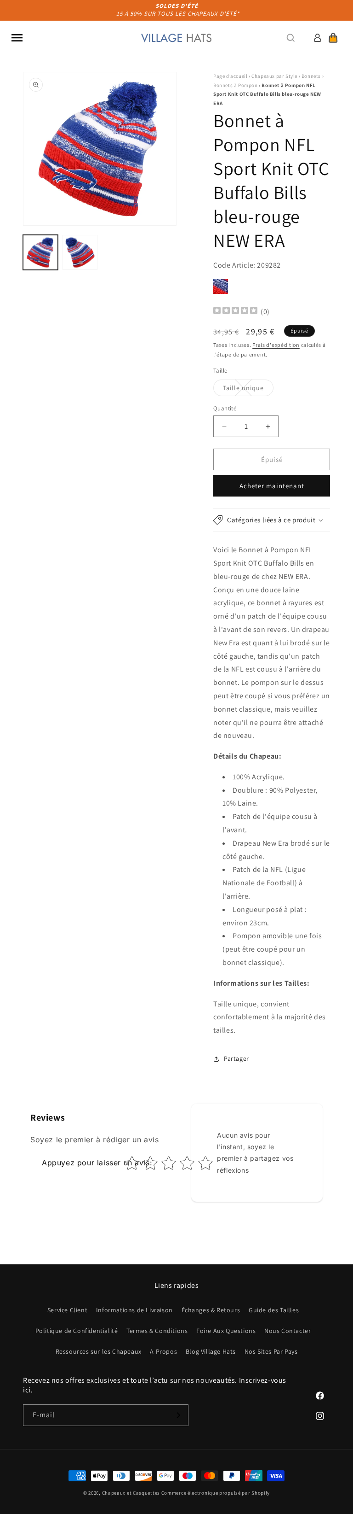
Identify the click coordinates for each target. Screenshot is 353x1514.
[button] (17, 37)
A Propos (163, 1351)
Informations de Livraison (134, 1310)
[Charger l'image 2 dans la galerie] (80, 252)
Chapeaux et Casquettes (131, 1493)
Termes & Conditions (157, 1331)
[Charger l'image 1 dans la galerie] (40, 252)
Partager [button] (236, 1058)
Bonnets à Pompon (235, 85)
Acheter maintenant (271, 485)
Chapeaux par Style (274, 76)
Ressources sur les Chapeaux (99, 1351)
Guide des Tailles (274, 1310)
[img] (235, 311)
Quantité (224, 408)
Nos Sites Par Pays (271, 1351)
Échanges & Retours (211, 1310)
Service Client (67, 1310)
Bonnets (311, 76)
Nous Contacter (287, 1331)
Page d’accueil (230, 76)
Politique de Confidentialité (76, 1331)
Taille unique (248, 389)
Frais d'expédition (276, 344)
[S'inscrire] (178, 1415)
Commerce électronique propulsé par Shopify (215, 1493)
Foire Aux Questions (226, 1331)
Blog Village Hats (211, 1351)
